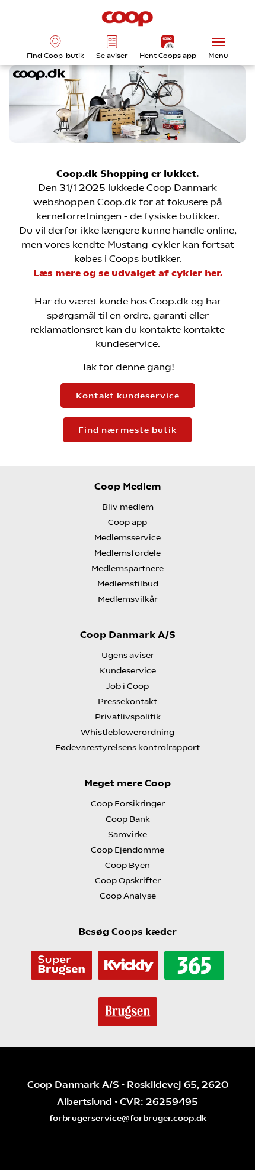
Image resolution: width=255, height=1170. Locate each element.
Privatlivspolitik (128, 716)
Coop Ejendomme (127, 849)
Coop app (127, 522)
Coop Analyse (128, 895)
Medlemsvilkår (128, 599)
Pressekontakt (127, 701)
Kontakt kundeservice (128, 395)
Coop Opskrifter (128, 880)
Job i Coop (127, 686)
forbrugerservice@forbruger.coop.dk (127, 1118)
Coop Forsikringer (128, 803)
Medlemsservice (127, 537)
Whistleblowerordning (127, 732)
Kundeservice (128, 670)
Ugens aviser (127, 655)
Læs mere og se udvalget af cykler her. (127, 272)
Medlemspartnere (127, 568)
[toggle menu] (218, 41)
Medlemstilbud (127, 583)
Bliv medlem (128, 506)
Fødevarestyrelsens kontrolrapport (127, 747)
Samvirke (127, 834)
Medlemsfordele (127, 553)
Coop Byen (127, 865)
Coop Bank (128, 819)
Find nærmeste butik (127, 430)
